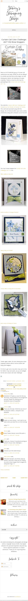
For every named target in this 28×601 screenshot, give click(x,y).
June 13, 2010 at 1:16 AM (11, 435)
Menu (14, 30)
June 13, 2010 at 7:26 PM (11, 445)
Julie (5, 439)
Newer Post (4, 477)
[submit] (26, 490)
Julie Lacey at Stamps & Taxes (9, 323)
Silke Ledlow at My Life (7, 174)
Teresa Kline (7, 418)
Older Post (24, 477)
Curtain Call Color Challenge (14, 388)
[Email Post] (14, 386)
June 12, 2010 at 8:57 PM (11, 414)
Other (23, 381)
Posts (4, 563)
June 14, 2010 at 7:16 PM (11, 466)
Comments (5, 566)
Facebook (9, 381)
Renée (5, 431)
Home (14, 477)
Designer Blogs (18, 596)
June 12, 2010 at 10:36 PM (12, 427)
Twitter (14, 381)
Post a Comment (5, 469)
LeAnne (6, 406)
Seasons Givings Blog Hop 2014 (17, 499)
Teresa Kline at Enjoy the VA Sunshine (11, 288)
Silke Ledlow (7, 456)
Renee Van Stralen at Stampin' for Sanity (14, 107)
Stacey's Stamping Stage (14, 13)
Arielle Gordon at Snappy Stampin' (10, 212)
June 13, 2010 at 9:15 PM (11, 453)
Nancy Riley (7, 393)
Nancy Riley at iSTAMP (7, 250)
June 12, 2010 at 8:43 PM (11, 403)
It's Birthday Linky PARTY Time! (17, 509)
